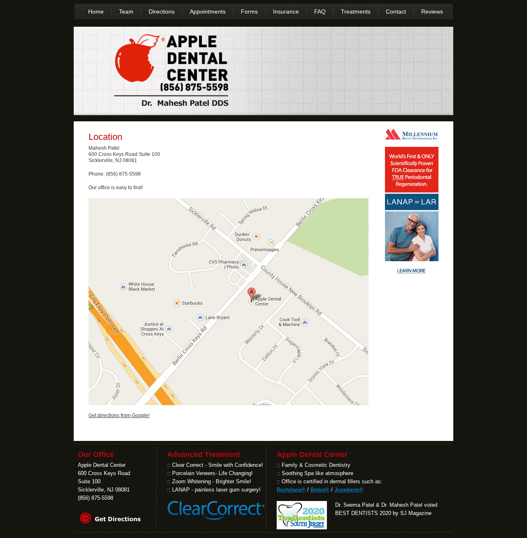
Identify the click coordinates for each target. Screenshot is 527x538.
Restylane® (291, 490)
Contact (396, 11)
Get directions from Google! (119, 415)
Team (126, 11)
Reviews (432, 11)
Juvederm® (349, 490)
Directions (162, 11)
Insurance (286, 11)
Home (96, 11)
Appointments (208, 11)
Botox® (319, 490)
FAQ (320, 11)
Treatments (356, 11)
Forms (249, 11)
